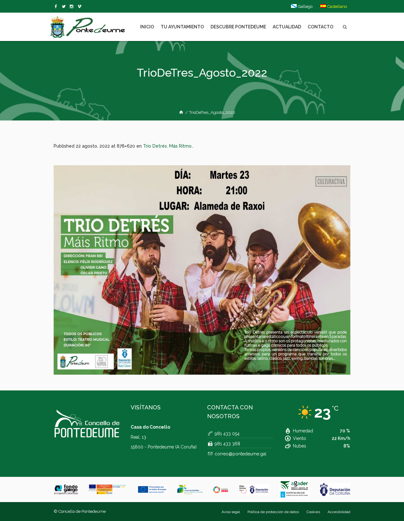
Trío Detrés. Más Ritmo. (168, 146)
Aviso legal (231, 512)
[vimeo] (65, 6)
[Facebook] (57, 6)
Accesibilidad (339, 512)
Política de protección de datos (273, 512)
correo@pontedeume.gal (240, 453)
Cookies (313, 512)
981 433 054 (227, 433)
